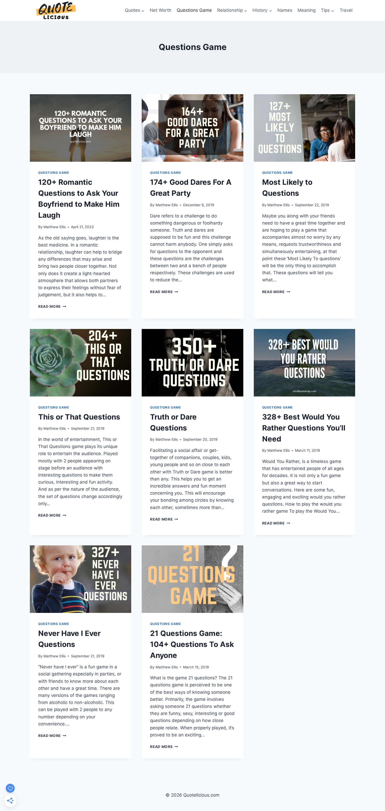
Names (284, 10)
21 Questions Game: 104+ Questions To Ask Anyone (192, 644)
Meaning (307, 10)
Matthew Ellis (54, 227)
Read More (52, 306)
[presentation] (80, 128)
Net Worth (160, 10)
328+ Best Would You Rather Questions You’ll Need (303, 427)
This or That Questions (79, 416)
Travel (346, 10)
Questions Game (194, 10)
